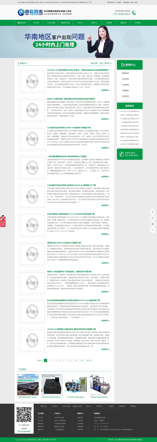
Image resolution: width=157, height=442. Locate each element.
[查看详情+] (105, 90)
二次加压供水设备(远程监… (76, 397)
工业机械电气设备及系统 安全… (130, 126)
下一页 (81, 360)
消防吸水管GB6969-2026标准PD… (131, 133)
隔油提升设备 (65, 23)
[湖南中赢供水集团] (136, 440)
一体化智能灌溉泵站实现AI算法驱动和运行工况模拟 (67, 156)
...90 (75, 360)
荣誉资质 (40, 426)
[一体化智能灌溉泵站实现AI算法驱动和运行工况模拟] (32, 167)
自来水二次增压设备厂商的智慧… (130, 115)
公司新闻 (125, 85)
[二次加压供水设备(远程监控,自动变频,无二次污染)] (76, 385)
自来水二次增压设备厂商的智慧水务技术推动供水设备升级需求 (71, 99)
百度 (131, 2)
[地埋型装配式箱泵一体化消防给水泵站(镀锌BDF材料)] (28, 385)
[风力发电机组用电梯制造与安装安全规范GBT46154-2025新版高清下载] (32, 311)
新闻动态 (125, 73)
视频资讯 (123, 23)
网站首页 (23, 23)
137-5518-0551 (153, 212)
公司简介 (40, 417)
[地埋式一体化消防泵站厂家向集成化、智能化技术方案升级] (32, 282)
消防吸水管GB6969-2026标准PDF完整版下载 (64, 243)
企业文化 (40, 420)
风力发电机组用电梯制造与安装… (130, 140)
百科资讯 (125, 96)
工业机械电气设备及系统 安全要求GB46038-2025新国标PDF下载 (71, 185)
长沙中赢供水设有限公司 (122, 440)
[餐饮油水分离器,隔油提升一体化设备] (100, 385)
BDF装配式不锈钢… (60, 423)
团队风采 (40, 423)
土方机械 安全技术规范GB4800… (130, 118)
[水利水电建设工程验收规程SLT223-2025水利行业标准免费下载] (32, 225)
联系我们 (112, 2)
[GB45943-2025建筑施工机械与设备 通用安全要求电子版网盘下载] (32, 340)
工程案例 (109, 23)
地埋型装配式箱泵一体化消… (28, 397)
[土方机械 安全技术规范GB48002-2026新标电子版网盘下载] (32, 139)
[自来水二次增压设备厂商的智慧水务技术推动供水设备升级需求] (32, 110)
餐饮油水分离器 (59, 426)
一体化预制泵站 (59, 429)
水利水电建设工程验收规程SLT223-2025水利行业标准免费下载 (70, 214)
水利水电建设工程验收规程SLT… (130, 129)
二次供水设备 (50, 23)
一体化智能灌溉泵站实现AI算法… (130, 122)
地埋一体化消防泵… (60, 420)
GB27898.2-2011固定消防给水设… (131, 111)
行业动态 (125, 79)
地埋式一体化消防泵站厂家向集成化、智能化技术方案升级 (69, 271)
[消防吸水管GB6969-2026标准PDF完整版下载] (32, 254)
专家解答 (125, 90)
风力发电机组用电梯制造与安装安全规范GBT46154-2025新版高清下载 (73, 300)
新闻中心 (94, 23)
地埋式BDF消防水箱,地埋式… (52, 397)
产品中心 (80, 23)
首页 (101, 63)
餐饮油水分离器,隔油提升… (100, 397)
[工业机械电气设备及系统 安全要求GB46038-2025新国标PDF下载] (32, 196)
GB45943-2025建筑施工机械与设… (131, 144)
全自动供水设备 (59, 417)
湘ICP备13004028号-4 (49, 440)
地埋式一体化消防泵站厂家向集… (130, 137)
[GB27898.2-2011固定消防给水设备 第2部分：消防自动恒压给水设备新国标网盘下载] (32, 81)
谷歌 (135, 2)
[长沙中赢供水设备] (43, 12)
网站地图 (126, 2)
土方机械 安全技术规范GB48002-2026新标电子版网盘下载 (69, 128)
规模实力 (40, 429)
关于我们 (36, 23)
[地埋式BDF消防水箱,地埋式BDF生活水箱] (52, 385)
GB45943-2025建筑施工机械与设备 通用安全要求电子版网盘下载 (71, 329)
